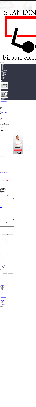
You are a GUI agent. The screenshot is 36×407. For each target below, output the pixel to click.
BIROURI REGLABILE (4, 172)
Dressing (2, 81)
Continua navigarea (30, 0)
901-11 (3, 65)
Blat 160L (1, 207)
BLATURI (1, 172)
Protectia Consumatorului (3, 297)
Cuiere (3, 75)
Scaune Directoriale (4, 72)
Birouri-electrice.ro (4, 306)
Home (1, 305)
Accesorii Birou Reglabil (4, 70)
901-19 (3, 66)
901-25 (3, 67)
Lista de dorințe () (3, 304)
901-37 (3, 68)
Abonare (6, 156)
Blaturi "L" (3, 78)
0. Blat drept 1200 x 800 (2, 265)
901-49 (3, 69)
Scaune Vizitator (3, 73)
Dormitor (2, 90)
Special (2, 301)
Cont (1, 303)
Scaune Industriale (4, 74)
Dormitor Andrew (4, 98)
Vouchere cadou (2, 300)
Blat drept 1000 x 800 (2, 285)
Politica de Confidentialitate (3, 292)
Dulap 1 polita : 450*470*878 (3, 120)
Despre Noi (2, 291)
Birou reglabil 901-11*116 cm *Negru (3, 112)
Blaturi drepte (3, 77)
